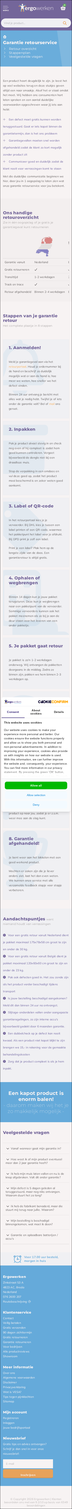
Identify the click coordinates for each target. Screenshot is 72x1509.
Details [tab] (59, 712)
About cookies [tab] (36, 712)
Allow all (36, 785)
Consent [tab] (13, 712)
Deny (36, 804)
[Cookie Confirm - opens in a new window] (53, 701)
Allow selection (36, 795)
